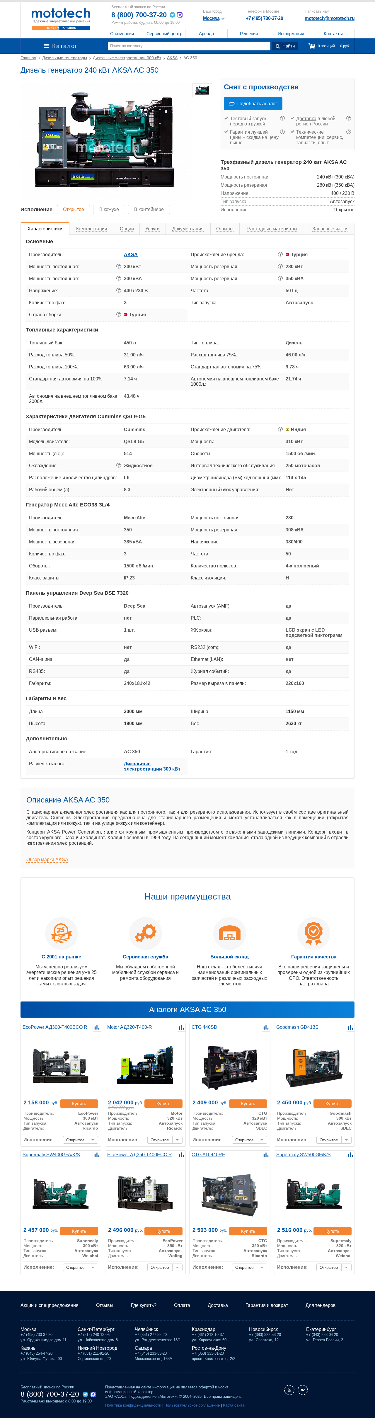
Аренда (206, 33)
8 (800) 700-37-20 (139, 15)
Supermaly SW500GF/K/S (303, 1154)
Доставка (306, 118)
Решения (249, 33)
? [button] (282, 118)
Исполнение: (38, 1139)
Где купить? (143, 1305)
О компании (122, 33)
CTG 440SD (204, 1027)
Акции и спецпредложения (50, 1305)
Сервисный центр (164, 33)
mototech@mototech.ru (329, 18)
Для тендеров (321, 1305)
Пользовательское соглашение (192, 1405)
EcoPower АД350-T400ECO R (139, 1154)
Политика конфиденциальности (133, 1405)
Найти (288, 45)
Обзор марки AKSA (47, 859)
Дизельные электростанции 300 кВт (152, 766)
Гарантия (240, 132)
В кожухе (109, 209)
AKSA (131, 254)
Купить (79, 1103)
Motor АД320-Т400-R (129, 1027)
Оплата (182, 1305)
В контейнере (149, 209)
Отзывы (104, 1305)
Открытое (73, 209)
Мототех (61, 19)
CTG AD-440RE (208, 1154)
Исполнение (36, 209)
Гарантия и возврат (267, 1305)
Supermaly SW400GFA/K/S (51, 1154)
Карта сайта (233, 1405)
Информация (291, 33)
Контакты (333, 33)
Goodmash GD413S (297, 1027)
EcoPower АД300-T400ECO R (55, 1027)
